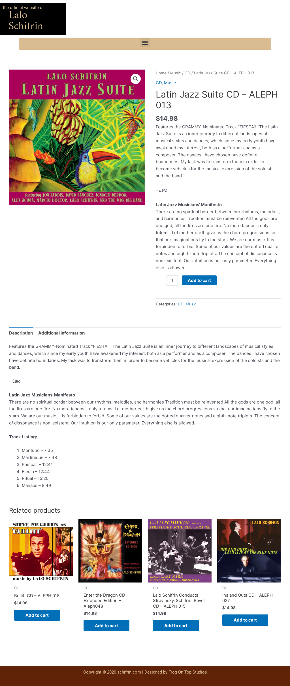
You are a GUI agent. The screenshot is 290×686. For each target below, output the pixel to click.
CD (187, 73)
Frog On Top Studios (188, 672)
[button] (145, 42)
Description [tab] (21, 333)
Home (161, 73)
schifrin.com (129, 672)
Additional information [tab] (61, 333)
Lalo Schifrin (25, 21)
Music (175, 73)
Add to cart (199, 280)
